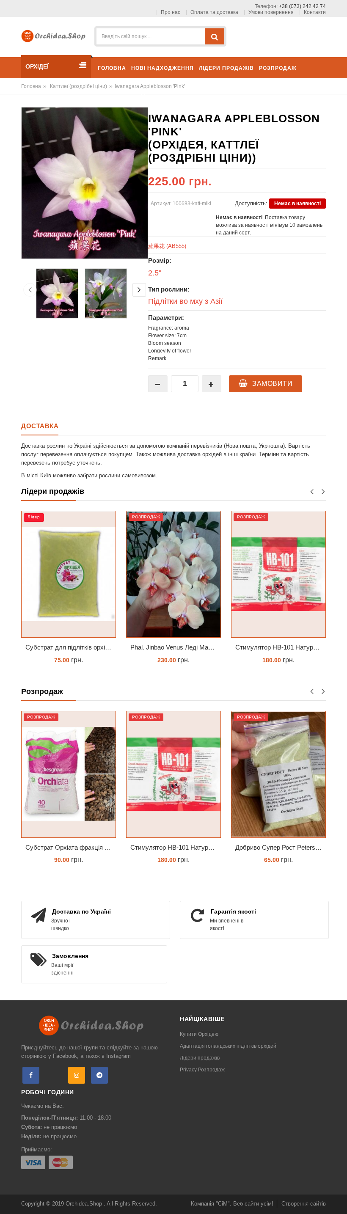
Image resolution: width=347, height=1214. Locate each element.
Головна (31, 86)
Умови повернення (271, 12)
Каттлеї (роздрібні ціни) (78, 86)
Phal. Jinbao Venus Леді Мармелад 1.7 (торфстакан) (175, 647)
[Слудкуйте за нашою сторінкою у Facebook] (30, 1075)
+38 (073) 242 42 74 (302, 6)
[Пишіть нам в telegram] (99, 1075)
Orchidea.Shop (85, 1203)
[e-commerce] (55, 35)
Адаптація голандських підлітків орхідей (228, 1046)
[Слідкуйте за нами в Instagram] (76, 1075)
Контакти (315, 12)
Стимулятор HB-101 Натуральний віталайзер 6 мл (280, 647)
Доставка (39, 425)
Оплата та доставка (214, 12)
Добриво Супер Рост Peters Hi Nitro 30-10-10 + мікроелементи (280, 847)
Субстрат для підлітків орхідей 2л (70, 647)
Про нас (170, 12)
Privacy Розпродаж (202, 1070)
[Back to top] (338, 1199)
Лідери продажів (200, 1058)
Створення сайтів (303, 1203)
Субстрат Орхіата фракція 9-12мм (70, 847)
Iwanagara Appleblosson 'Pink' (150, 86)
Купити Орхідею (199, 1034)
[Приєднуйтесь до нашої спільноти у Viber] (53, 1075)
